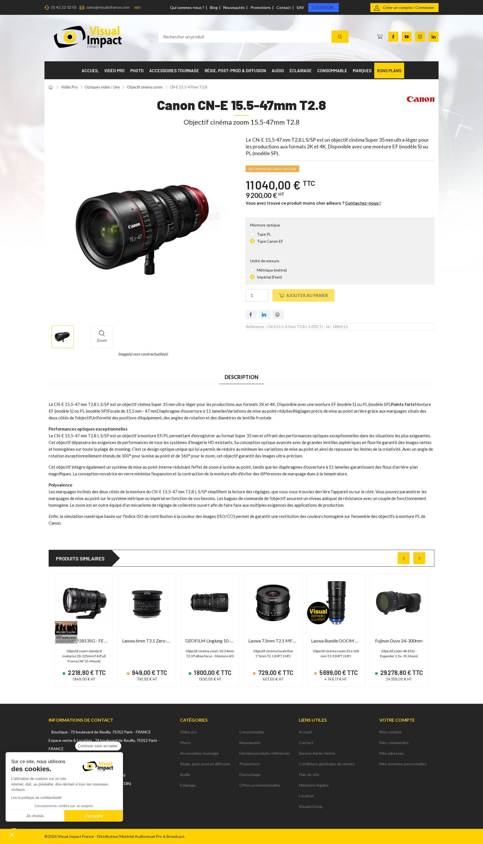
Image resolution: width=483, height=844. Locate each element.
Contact (283, 7)
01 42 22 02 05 (64, 7)
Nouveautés (234, 7)
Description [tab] (242, 377)
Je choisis (35, 815)
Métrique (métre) (272, 270)
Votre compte (397, 720)
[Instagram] (420, 37)
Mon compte (390, 732)
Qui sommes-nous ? (187, 7)
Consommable (251, 732)
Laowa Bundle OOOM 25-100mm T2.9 (348, 640)
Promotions (260, 7)
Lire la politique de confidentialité (36, 798)
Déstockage (250, 774)
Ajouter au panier (307, 295)
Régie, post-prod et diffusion (205, 763)
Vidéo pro (188, 732)
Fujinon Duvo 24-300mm (399, 640)
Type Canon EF (270, 241)
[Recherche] (340, 37)
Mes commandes (394, 742)
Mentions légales (314, 785)
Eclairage (188, 785)
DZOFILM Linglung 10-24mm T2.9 (218, 640)
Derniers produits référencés (264, 753)
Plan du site (309, 774)
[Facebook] (393, 37)
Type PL (264, 234)
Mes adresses (391, 753)
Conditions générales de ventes (327, 763)
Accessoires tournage (199, 753)
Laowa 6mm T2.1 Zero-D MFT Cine (156, 640)
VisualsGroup (311, 806)
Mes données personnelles (403, 763)
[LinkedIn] (433, 37)
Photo (185, 742)
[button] (11, 834)
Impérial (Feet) (269, 277)
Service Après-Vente (317, 753)
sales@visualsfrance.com (107, 7)
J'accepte (94, 815)
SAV (300, 7)
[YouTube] (407, 37)
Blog (214, 7)
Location (322, 7)
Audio (185, 774)
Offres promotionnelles (259, 785)
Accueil (305, 732)
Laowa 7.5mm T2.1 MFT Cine (276, 640)
